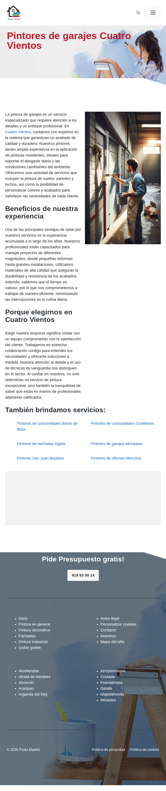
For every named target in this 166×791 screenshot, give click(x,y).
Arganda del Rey (33, 694)
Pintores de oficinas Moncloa (116, 458)
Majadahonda (112, 694)
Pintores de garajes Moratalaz (117, 444)
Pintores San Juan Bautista (40, 458)
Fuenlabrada (111, 682)
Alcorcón (26, 682)
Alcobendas (29, 671)
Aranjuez (26, 688)
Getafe (106, 688)
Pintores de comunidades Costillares (122, 423)
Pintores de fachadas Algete (41, 444)
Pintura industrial (33, 642)
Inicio (23, 618)
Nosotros (108, 636)
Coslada (108, 677)
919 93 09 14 (83, 575)
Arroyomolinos (113, 671)
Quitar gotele (30, 647)
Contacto (108, 630)
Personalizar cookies (118, 624)
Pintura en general (34, 624)
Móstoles (108, 700)
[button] (138, 12)
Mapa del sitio (112, 642)
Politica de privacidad (108, 749)
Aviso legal (110, 618)
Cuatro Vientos (18, 132)
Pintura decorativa (34, 630)
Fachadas (27, 636)
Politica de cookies (144, 749)
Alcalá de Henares (34, 677)
